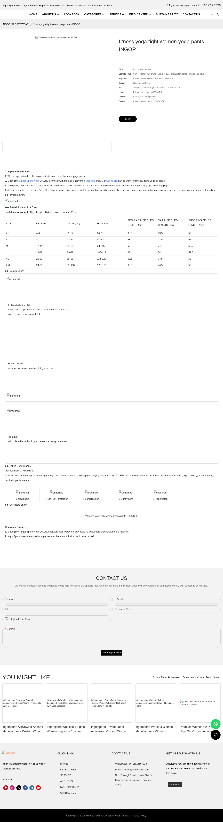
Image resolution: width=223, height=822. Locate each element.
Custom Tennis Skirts (208, 677)
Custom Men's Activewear (165, 677)
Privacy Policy (138, 815)
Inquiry (128, 119)
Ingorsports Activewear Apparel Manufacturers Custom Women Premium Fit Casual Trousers (22, 729)
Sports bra (111, 180)
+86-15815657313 (211, 5)
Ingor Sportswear (30, 180)
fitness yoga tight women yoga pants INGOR (56, 24)
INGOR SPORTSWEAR (15, 24)
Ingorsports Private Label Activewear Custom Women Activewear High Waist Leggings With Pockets (109, 729)
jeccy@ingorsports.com (184, 5)
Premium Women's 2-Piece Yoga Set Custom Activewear (198, 729)
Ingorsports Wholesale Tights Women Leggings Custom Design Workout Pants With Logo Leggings (66, 729)
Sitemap (152, 815)
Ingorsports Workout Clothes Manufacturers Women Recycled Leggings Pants (154, 729)
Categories (188, 677)
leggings (90, 180)
